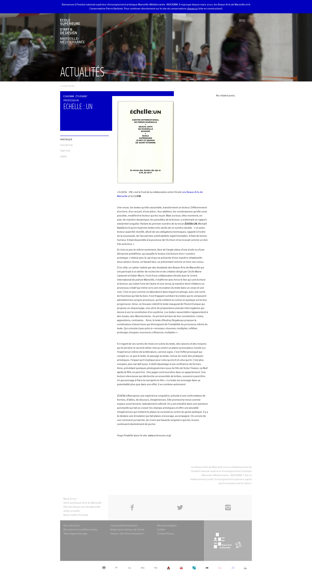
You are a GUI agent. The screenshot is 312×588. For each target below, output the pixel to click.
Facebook (66, 145)
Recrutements (71, 525)
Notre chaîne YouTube (75, 515)
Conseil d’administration (124, 525)
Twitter (65, 151)
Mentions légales (167, 525)
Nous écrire (70, 499)
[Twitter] (180, 500)
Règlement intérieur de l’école (127, 529)
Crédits (161, 529)
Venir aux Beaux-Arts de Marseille (82, 503)
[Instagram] (228, 500)
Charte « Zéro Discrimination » (127, 534)
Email (63, 156)
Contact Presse (165, 534)
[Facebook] (132, 500)
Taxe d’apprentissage (75, 534)
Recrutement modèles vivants (80, 529)
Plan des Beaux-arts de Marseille (81, 507)
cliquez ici (192, 8)
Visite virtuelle (71, 511)
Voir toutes (69, 86)
